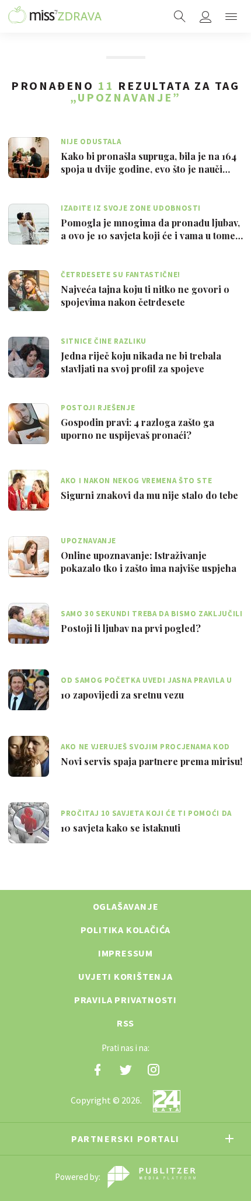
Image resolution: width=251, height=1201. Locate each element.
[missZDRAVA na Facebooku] (97, 1069)
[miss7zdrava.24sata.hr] (55, 16)
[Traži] (179, 16)
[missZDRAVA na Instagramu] (153, 1069)
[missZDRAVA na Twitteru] (125, 1069)
